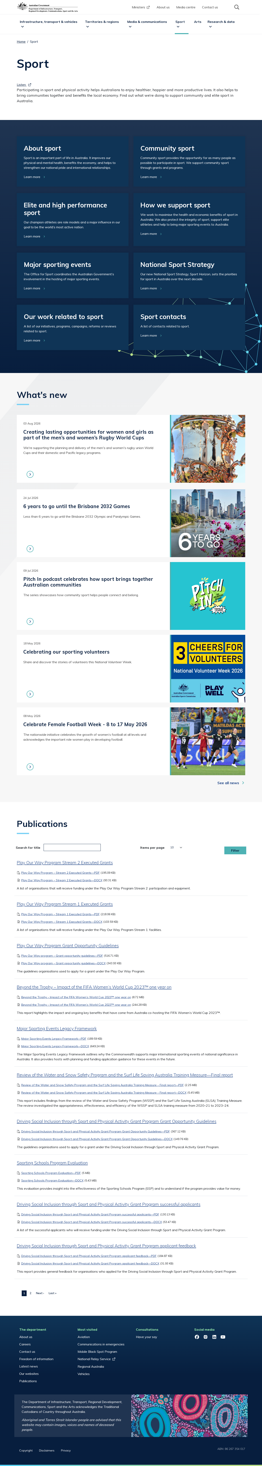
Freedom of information (36, 1359)
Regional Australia (91, 1366)
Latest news (28, 1366)
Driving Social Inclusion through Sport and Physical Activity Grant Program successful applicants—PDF (90, 1214)
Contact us (210, 7)
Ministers (138, 7)
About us (163, 7)
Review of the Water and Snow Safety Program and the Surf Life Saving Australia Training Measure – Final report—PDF (102, 1085)
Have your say (146, 1337)
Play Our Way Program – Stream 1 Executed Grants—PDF (60, 914)
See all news (228, 783)
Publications (28, 1381)
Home (21, 41)
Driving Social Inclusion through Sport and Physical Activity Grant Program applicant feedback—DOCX (90, 1263)
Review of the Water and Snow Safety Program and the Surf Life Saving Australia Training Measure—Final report (125, 1074)
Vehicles (84, 1374)
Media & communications (147, 22)
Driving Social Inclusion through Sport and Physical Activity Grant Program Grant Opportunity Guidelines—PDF (95, 1131)
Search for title (28, 848)
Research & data (221, 22)
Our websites (29, 1374)
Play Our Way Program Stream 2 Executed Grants (65, 862)
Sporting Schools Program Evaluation (52, 1162)
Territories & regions (102, 22)
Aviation (84, 1337)
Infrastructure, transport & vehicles (48, 22)
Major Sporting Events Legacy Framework (57, 1028)
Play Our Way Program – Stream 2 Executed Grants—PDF (60, 873)
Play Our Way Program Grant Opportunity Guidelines (68, 945)
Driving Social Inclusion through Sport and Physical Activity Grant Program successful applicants (108, 1204)
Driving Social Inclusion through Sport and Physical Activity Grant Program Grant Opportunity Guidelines (116, 1121)
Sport (180, 22)
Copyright (26, 1450)
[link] (73, 161)
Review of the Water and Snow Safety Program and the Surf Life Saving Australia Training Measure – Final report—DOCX (103, 1092)
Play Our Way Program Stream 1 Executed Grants (65, 904)
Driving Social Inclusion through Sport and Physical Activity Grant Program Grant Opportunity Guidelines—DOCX (97, 1139)
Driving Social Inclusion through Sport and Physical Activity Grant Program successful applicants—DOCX (91, 1222)
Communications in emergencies (101, 1344)
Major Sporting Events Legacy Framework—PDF (53, 1038)
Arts (197, 22)
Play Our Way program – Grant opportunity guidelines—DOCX (63, 963)
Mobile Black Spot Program (97, 1352)
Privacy (66, 1450)
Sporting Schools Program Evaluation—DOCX (52, 1180)
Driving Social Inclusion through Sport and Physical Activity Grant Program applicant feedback (106, 1245)
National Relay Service (94, 1359)
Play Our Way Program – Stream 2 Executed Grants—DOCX (61, 880)
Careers (25, 1344)
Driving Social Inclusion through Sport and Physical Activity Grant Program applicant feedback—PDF (89, 1256)
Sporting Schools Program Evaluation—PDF (51, 1173)
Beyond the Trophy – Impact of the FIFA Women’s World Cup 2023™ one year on (94, 987)
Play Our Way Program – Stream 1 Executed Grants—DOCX (61, 922)
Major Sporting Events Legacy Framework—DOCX (55, 1046)
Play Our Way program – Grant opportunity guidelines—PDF (62, 956)
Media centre (185, 7)
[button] (236, 7)
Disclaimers (46, 1450)
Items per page (152, 848)
